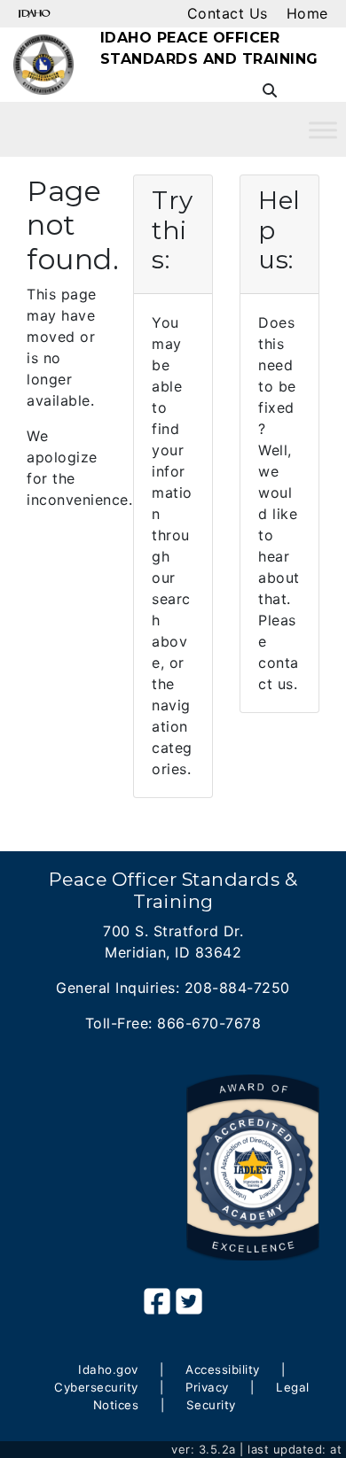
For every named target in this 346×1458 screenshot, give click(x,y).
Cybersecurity (96, 1387)
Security (211, 1405)
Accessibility (222, 1369)
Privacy (207, 1387)
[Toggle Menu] (323, 129)
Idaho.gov (108, 1369)
